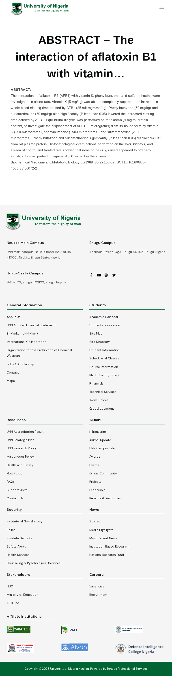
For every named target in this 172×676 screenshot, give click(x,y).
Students (97, 305)
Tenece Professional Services (127, 669)
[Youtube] (100, 275)
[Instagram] (108, 275)
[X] (115, 275)
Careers (96, 574)
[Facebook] (92, 275)
